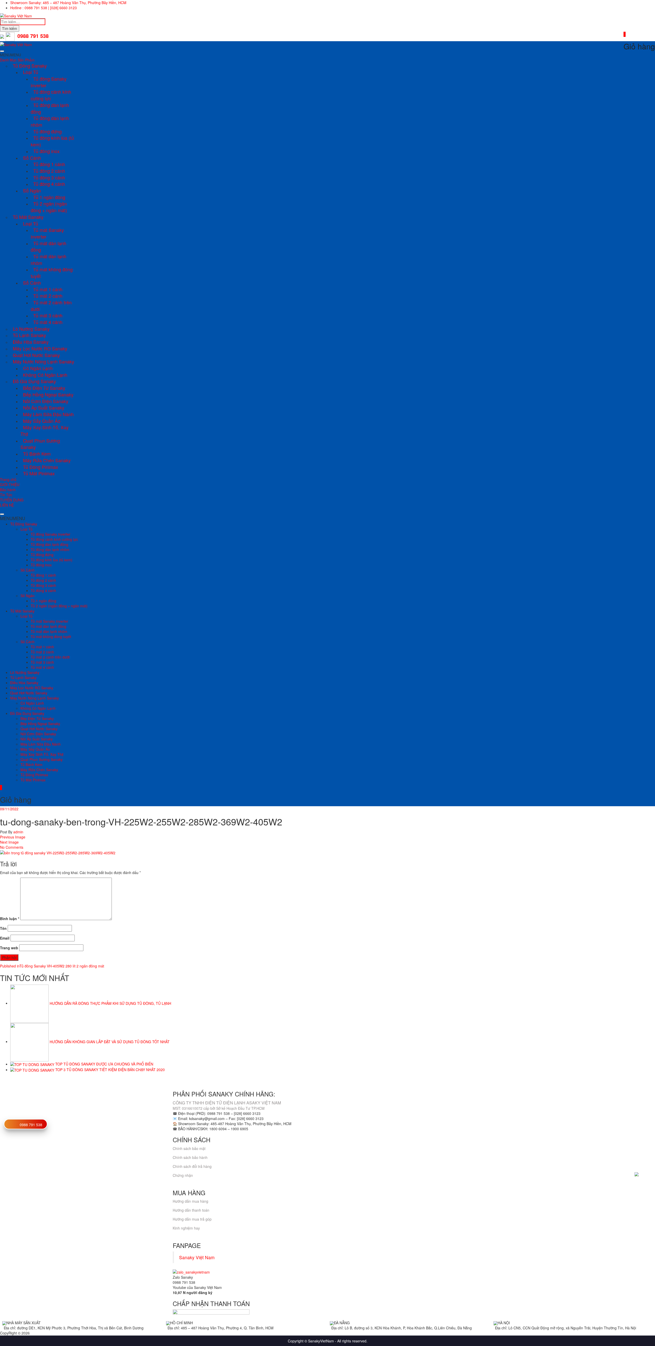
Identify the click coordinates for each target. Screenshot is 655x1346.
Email (4, 938)
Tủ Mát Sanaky (28, 216)
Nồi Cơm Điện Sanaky (45, 401)
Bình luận (9, 918)
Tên (3, 928)
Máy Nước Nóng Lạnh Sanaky (43, 361)
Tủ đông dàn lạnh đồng (50, 108)
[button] (10, 54)
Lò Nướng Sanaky (31, 328)
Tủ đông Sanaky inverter (49, 82)
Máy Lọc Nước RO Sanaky (40, 348)
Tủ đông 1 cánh (49, 164)
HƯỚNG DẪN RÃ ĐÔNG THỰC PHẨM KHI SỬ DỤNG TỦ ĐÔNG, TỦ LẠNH (110, 1003)
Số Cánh (32, 157)
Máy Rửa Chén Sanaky (47, 460)
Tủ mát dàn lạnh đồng (48, 246)
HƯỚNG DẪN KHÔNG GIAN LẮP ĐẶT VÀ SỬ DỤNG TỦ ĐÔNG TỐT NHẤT (110, 1041)
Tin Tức (6, 494)
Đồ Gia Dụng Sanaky (34, 381)
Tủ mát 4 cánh (47, 322)
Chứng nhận (183, 1175)
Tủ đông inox (46, 151)
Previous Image (12, 836)
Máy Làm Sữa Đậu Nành (48, 414)
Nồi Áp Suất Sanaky (43, 407)
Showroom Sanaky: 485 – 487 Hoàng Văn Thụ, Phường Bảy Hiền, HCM (68, 2)
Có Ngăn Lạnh (38, 368)
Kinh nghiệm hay (186, 1228)
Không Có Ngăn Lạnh (45, 374)
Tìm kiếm (9, 28)
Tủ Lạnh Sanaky (29, 335)
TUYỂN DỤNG (12, 499)
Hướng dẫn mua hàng (190, 1201)
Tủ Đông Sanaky (30, 65)
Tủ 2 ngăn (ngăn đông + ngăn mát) (49, 206)
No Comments (11, 847)
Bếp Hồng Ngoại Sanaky (48, 394)
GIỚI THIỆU (9, 484)
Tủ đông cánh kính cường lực (51, 95)
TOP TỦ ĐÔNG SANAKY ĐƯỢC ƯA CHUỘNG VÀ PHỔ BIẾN (104, 1064)
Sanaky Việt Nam (197, 1257)
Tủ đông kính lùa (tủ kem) (52, 141)
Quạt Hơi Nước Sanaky (36, 355)
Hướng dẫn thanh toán (191, 1210)
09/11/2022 (9, 808)
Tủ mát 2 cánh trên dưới (51, 305)
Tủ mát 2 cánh (47, 295)
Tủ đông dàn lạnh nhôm (50, 121)
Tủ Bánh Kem (37, 453)
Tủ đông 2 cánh (49, 170)
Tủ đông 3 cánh (49, 177)
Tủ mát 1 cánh (47, 289)
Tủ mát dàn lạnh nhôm (48, 259)
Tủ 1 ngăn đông (49, 197)
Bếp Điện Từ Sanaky (44, 387)
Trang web (9, 947)
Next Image (9, 842)
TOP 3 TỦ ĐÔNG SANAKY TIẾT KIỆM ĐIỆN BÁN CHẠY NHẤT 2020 (110, 1069)
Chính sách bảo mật (189, 1148)
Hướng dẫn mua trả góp (192, 1219)
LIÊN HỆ (7, 505)
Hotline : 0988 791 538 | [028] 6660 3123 (43, 7)
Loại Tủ (30, 72)
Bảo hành (8, 489)
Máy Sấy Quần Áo (41, 420)
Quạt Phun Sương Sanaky (40, 443)
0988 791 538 (31, 1124)
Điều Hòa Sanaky (31, 341)
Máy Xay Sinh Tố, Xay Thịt (44, 430)
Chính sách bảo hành (190, 1157)
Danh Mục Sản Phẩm (17, 59)
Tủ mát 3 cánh (47, 315)
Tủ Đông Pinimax (40, 467)
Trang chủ (8, 479)
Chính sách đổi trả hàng (192, 1166)
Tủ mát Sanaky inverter (47, 233)
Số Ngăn (32, 190)
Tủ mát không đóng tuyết (52, 272)
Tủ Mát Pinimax (39, 473)
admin (17, 831)
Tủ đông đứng (47, 131)
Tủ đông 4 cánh (49, 183)
